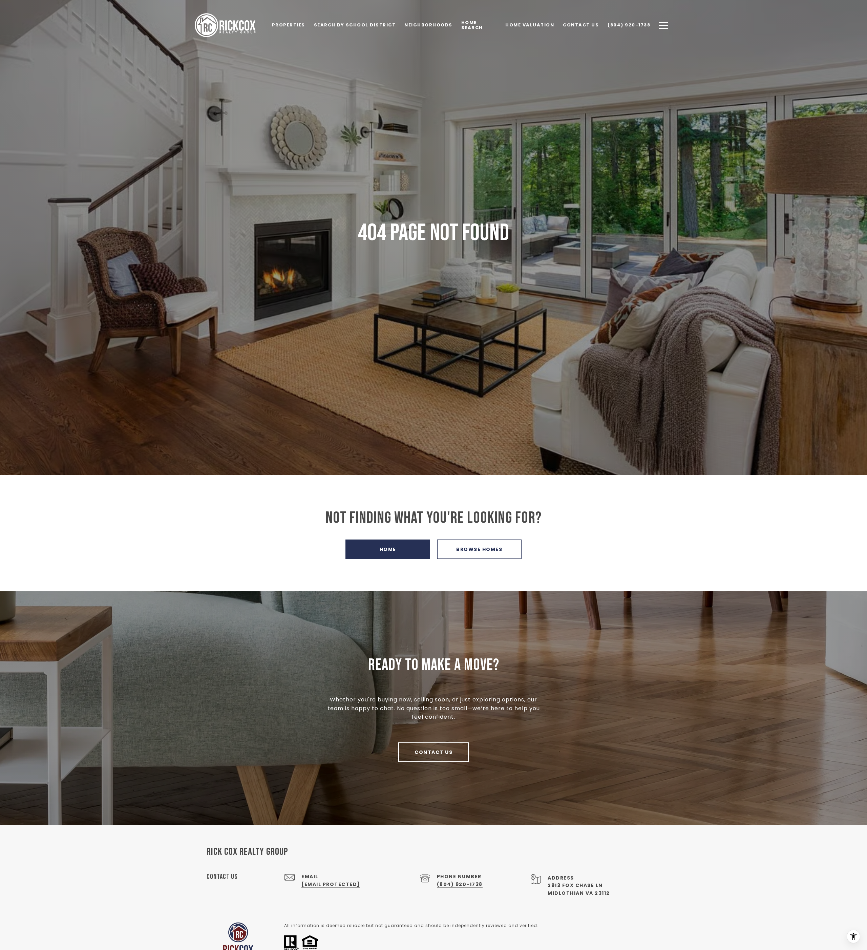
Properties (288, 25)
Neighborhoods (428, 25)
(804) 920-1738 (460, 884)
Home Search (472, 24)
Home (388, 549)
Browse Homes (479, 549)
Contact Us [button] (433, 752)
